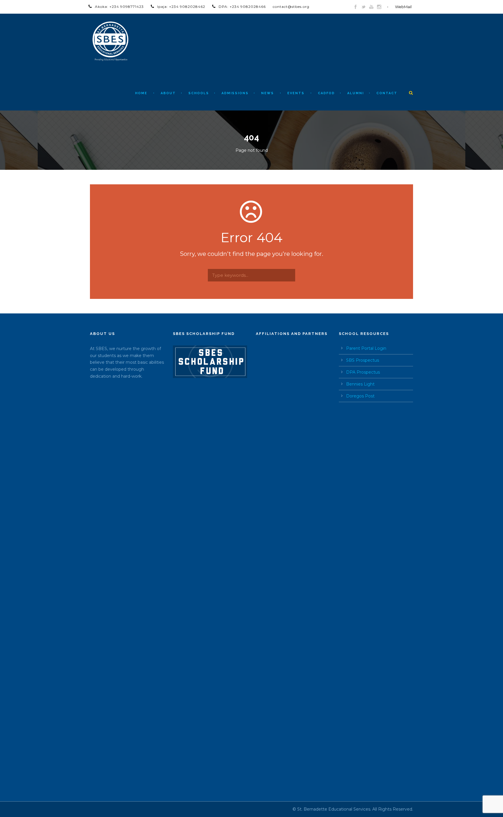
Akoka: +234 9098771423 (119, 6)
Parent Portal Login (366, 348)
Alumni (355, 93)
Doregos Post (360, 396)
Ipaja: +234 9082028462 (181, 6)
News (267, 93)
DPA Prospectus (363, 372)
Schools (198, 93)
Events (295, 93)
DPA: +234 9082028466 (242, 6)
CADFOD (326, 93)
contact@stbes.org (291, 6)
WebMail (403, 6)
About (168, 93)
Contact (386, 93)
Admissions (235, 93)
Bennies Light (360, 384)
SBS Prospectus (362, 360)
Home (141, 93)
